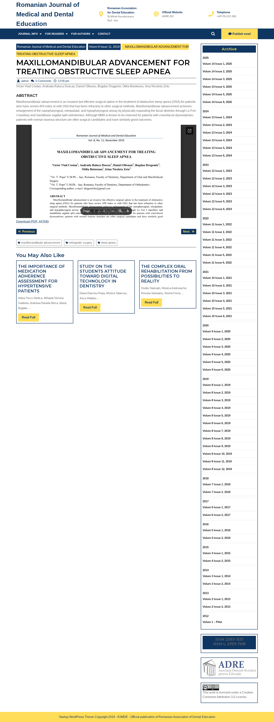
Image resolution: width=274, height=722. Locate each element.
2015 (206, 547)
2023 (206, 164)
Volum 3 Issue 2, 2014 (216, 583)
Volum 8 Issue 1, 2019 (216, 384)
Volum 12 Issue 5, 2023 (217, 201)
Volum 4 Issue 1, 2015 (216, 553)
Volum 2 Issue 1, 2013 (216, 599)
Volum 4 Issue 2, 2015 (216, 560)
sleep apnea (108, 242)
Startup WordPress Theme (76, 716)
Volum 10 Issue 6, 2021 (217, 316)
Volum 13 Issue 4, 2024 (217, 140)
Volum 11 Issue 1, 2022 (217, 224)
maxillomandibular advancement (40, 242)
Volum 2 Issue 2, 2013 (216, 606)
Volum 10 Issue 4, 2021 (217, 300)
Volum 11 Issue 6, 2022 (217, 262)
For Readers (54, 33)
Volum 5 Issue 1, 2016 (216, 530)
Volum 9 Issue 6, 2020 (216, 369)
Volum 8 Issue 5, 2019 (216, 415)
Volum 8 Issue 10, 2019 (217, 453)
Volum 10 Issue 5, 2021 (217, 308)
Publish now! (241, 33)
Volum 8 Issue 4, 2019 (216, 407)
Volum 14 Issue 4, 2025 (217, 86)
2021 (206, 271)
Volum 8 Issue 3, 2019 (216, 400)
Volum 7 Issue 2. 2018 (216, 492)
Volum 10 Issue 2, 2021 (217, 285)
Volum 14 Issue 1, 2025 (217, 63)
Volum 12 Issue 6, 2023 (217, 209)
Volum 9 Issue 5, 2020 (216, 362)
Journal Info (28, 33)
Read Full (30, 319)
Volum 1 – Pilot (212, 622)
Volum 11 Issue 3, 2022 (217, 239)
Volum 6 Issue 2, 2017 (216, 514)
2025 (206, 57)
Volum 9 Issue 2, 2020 (216, 339)
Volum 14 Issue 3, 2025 (217, 79)
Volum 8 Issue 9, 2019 (216, 446)
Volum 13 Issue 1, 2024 (217, 117)
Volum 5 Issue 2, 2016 (216, 537)
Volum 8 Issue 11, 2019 (104, 46)
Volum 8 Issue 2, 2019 (216, 392)
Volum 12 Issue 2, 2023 (217, 178)
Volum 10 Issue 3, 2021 (217, 293)
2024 (206, 111)
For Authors (80, 33)
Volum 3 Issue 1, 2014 (216, 576)
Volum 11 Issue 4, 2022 (217, 247)
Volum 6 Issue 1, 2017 (216, 507)
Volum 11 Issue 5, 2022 (217, 254)
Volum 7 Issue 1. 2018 (216, 484)
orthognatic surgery (80, 242)
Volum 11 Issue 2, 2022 (217, 232)
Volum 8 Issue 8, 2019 (216, 438)
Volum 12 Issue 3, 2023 (217, 186)
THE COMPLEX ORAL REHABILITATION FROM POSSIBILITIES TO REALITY (166, 274)
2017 (206, 501)
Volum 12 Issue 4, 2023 (217, 193)
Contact (104, 33)
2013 (206, 593)
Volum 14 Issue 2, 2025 (217, 71)
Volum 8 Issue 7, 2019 (216, 430)
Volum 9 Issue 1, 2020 (216, 331)
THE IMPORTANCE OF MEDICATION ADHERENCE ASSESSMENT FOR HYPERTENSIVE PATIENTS (41, 279)
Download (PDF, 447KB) (32, 221)
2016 (206, 524)
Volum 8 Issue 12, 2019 (217, 469)
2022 (206, 218)
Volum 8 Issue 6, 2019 (216, 423)
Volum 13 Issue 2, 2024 (217, 124)
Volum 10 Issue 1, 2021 (217, 277)
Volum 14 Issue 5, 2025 (217, 94)
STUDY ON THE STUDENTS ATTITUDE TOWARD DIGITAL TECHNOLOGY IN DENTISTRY (103, 276)
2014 (206, 570)
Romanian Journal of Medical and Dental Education (47, 14)
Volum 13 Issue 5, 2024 (217, 147)
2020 (206, 325)
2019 (206, 378)
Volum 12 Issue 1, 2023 (217, 170)
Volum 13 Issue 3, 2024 (217, 132)
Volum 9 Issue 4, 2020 (216, 354)
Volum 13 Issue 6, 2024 (217, 155)
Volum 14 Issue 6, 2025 (217, 102)
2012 (206, 616)
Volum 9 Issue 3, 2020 (216, 346)
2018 (206, 478)
